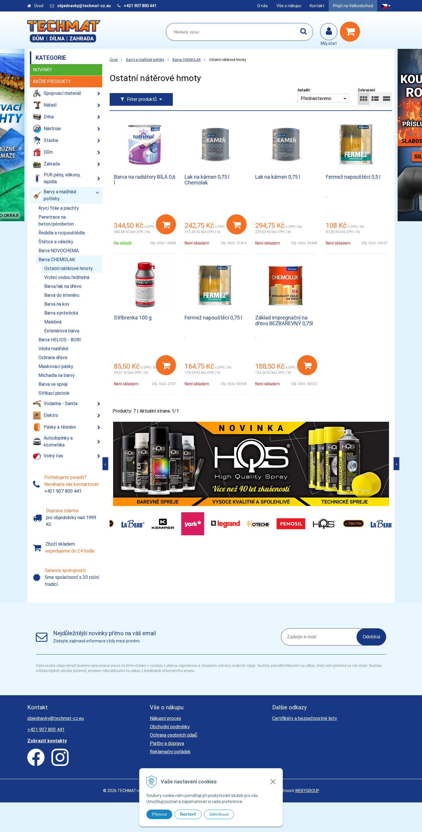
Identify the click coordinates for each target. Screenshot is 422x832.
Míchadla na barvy (56, 375)
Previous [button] (105, 463)
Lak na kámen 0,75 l (277, 177)
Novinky (42, 69)
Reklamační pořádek (170, 751)
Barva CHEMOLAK (187, 60)
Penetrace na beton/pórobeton (56, 220)
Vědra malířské (53, 348)
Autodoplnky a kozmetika (58, 441)
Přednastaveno (316, 98)
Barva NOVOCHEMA (58, 250)
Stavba (51, 140)
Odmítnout (219, 814)
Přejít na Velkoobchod (353, 5)
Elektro (51, 415)
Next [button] (396, 463)
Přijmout (159, 814)
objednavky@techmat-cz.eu (84, 5)
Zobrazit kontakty (47, 741)
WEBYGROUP (307, 790)
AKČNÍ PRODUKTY (52, 81)
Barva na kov (56, 304)
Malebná (52, 322)
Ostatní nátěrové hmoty (68, 268)
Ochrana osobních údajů (173, 735)
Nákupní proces (165, 718)
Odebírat (371, 636)
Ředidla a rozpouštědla (61, 233)
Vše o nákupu (288, 5)
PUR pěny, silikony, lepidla (62, 178)
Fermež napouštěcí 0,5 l (353, 177)
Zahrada (52, 164)
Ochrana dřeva (52, 357)
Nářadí (50, 105)
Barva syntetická (61, 313)
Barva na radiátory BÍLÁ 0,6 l (144, 180)
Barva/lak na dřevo (63, 286)
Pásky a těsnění (60, 427)
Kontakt (317, 5)
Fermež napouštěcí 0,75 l (213, 318)
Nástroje (52, 128)
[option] (251, 464)
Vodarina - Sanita (61, 403)
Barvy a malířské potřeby (145, 60)
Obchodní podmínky (170, 726)
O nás (262, 5)
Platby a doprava (167, 743)
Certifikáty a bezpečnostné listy (304, 718)
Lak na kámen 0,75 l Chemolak (207, 180)
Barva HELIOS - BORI (59, 339)
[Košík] (351, 32)
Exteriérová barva (61, 331)
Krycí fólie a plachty (58, 208)
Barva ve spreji (52, 384)
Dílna (49, 117)
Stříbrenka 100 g (133, 318)
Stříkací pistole (53, 393)
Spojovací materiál (62, 93)
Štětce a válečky (55, 241)
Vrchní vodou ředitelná (66, 277)
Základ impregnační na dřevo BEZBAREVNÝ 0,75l (284, 320)
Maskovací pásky (55, 366)
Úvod (38, 5)
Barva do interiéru (61, 295)
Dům (48, 152)
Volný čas (53, 456)
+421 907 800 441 (140, 5)
